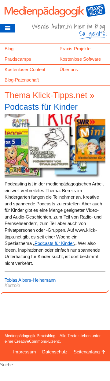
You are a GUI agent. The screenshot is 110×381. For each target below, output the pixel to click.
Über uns (69, 69)
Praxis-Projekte (75, 48)
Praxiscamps (18, 59)
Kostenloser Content (25, 69)
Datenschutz (55, 351)
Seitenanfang (87, 351)
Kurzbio (12, 285)
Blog (9, 48)
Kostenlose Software (80, 59)
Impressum (24, 351)
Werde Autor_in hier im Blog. (69, 33)
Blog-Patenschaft (22, 79)
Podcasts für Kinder (41, 107)
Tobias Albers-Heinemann (30, 280)
